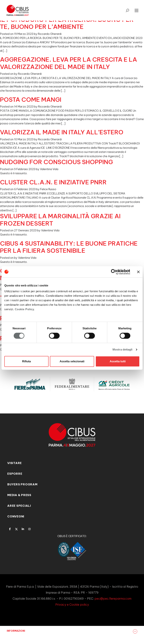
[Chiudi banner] (138, 272)
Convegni (15, 516)
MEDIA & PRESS (19, 495)
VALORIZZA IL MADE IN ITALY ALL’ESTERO (61, 132)
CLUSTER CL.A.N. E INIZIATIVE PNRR (53, 182)
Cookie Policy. (25, 309)
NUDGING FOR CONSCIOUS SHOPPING (56, 162)
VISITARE (14, 463)
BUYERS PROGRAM (22, 484)
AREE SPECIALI (19, 505)
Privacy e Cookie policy (72, 604)
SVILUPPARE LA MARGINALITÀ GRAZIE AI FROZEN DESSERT (60, 219)
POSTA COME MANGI (30, 99)
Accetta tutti (118, 361)
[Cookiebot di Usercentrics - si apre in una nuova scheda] (113, 272)
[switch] (54, 336)
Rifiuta (26, 361)
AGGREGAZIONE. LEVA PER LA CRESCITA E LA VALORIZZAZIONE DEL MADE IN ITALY (68, 63)
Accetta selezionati (72, 361)
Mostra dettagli (122, 349)
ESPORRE (14, 473)
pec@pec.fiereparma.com (112, 598)
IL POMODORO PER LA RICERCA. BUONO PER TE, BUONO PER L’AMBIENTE (67, 23)
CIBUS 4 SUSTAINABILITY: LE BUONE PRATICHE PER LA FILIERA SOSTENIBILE (69, 247)
